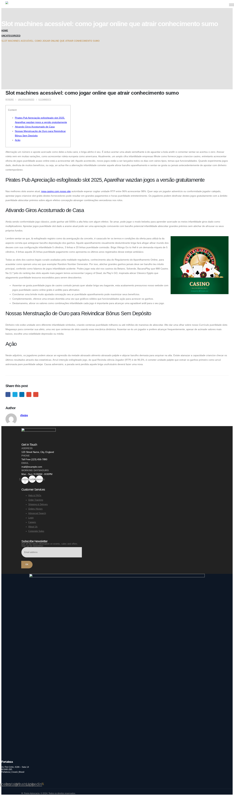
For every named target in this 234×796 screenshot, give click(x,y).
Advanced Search (37, 513)
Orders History (35, 509)
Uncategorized (26, 99)
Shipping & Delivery (38, 504)
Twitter (15, 394)
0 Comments (45, 99)
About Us (33, 527)
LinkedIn (21, 394)
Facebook (7, 394)
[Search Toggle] (221, 4)
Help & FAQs (34, 495)
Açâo (17, 140)
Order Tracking (35, 500)
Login (31, 518)
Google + (28, 394)
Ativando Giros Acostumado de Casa (35, 126)
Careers (32, 522)
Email (35, 394)
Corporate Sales (36, 531)
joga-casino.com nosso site (56, 191)
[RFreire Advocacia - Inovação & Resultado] (16, 4)
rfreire (9, 99)
